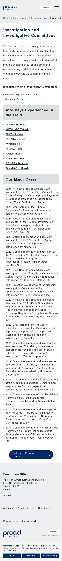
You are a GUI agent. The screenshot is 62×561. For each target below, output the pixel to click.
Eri (14, 144)
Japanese (46, 7)
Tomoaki (17, 163)
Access (7, 495)
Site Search (27, 520)
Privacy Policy (10, 520)
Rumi (14, 148)
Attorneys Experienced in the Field (23, 94)
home (6, 17)
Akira (16, 124)
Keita (14, 134)
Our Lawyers (45, 507)
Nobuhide (17, 139)
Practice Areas (20, 17)
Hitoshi (17, 168)
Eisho (16, 158)
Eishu (14, 153)
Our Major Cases (14, 99)
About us (8, 507)
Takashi (17, 129)
